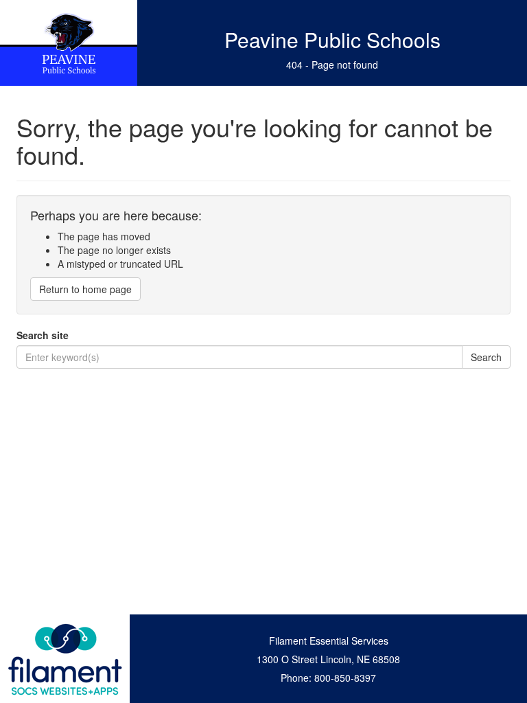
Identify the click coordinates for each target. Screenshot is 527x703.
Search (486, 357)
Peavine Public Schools (332, 39)
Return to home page (85, 289)
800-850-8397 (345, 677)
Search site (42, 335)
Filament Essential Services (328, 640)
